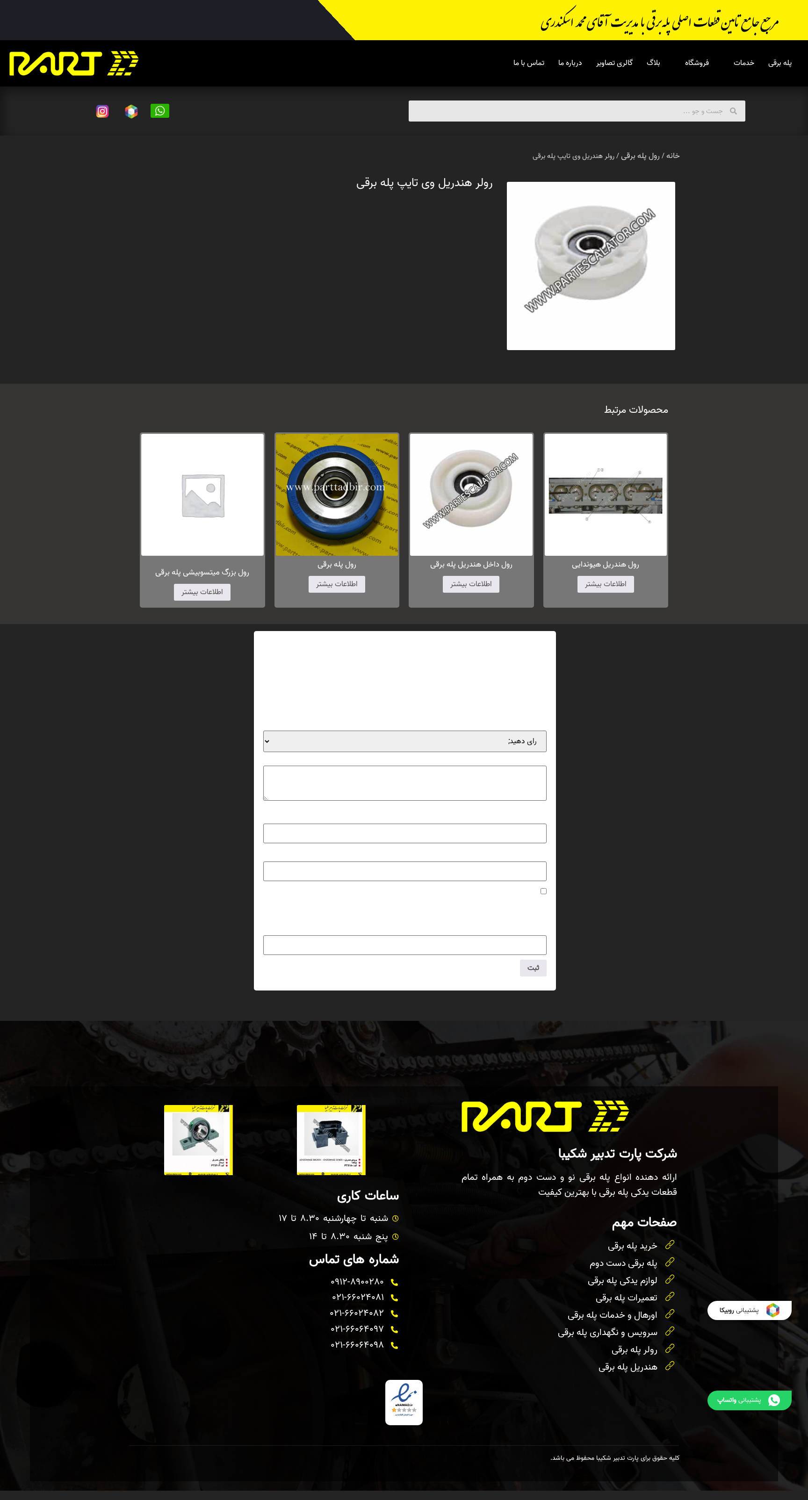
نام (540, 816)
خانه (673, 156)
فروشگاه (697, 63)
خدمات (744, 63)
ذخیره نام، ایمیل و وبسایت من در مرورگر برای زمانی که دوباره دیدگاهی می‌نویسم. (421, 892)
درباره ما (570, 63)
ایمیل (536, 854)
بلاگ (653, 63)
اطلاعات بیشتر (606, 584)
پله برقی (780, 63)
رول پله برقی (640, 156)
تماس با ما (528, 63)
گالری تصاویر (614, 63)
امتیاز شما (529, 723)
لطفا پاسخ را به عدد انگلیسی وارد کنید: (490, 910)
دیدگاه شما (528, 758)
